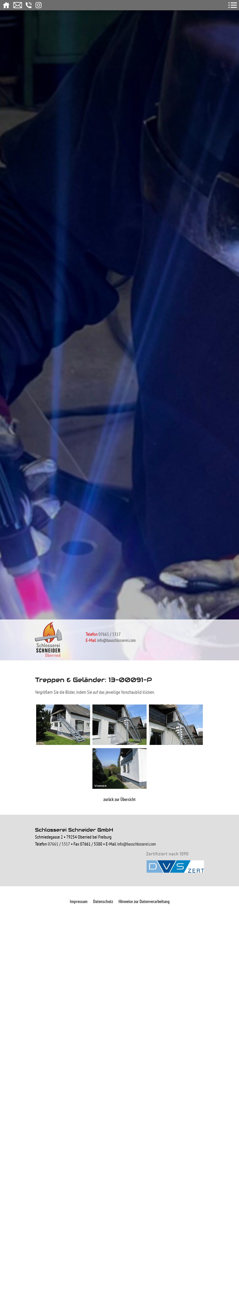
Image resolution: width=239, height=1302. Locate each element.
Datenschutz (103, 901)
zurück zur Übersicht (119, 799)
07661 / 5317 (59, 844)
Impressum (79, 901)
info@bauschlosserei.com (116, 640)
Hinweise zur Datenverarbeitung (144, 901)
